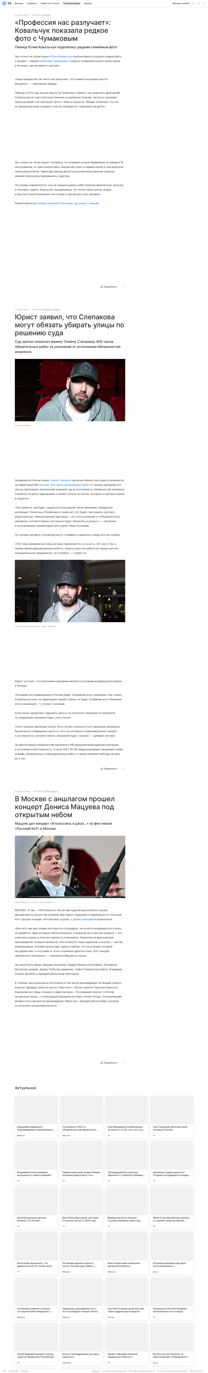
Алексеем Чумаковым (54, 60)
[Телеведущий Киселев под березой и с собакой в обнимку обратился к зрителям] (126, 1162)
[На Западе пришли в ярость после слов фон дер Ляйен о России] (81, 1253)
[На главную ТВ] (8, 3)
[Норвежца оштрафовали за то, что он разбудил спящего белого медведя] (81, 1299)
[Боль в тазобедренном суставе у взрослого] (81, 1344)
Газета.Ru (46, 15)
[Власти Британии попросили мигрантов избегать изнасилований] (126, 1253)
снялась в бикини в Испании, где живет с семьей (68, 203)
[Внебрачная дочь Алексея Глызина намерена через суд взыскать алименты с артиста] (126, 1208)
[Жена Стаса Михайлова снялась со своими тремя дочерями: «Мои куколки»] (172, 1208)
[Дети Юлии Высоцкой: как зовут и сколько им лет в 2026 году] (81, 1208)
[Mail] (4, 3)
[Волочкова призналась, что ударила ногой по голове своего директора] (36, 1253)
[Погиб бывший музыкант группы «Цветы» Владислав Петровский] (36, 1344)
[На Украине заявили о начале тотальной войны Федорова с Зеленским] (36, 1299)
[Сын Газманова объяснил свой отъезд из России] (172, 1117)
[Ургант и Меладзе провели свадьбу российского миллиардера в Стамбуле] (126, 1344)
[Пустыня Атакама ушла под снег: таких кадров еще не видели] (126, 1299)
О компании (13, 1371)
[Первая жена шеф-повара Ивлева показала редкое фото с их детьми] (81, 1162)
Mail (4, 1371)
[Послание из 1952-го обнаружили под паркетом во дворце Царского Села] (81, 1117)
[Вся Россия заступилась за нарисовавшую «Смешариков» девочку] (172, 1344)
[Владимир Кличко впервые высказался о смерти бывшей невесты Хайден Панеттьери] (36, 1162)
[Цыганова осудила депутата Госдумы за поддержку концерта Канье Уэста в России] (172, 1162)
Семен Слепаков (60, 480)
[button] (70, 390)
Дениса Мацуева (83, 919)
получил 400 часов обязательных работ (64, 484)
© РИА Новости (51, 791)
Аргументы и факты (51, 309)
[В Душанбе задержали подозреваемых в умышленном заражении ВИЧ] (36, 1117)
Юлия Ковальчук (61, 56)
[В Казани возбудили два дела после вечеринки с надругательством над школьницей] (172, 1253)
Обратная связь (196, 1371)
